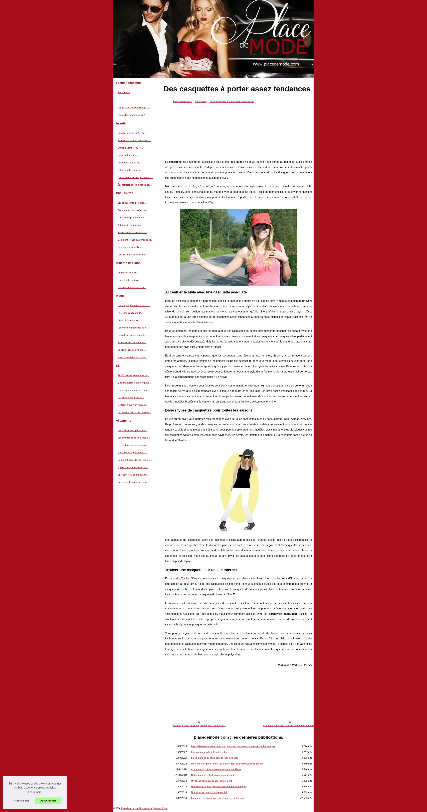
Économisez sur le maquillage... (134, 184)
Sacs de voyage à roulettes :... (134, 335)
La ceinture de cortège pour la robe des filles (214, 758)
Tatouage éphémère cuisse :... (134, 305)
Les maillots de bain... (129, 280)
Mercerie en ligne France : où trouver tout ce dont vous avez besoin (227, 763)
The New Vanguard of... (130, 312)
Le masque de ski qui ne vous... (134, 412)
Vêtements (200, 101)
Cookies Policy (160, 808)
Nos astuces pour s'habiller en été (209, 792)
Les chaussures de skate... (132, 202)
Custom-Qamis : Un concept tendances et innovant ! (290, 727)
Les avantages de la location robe (209, 752)
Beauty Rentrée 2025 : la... (132, 133)
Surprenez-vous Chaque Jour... (134, 140)
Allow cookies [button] (48, 800)
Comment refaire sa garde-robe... (135, 239)
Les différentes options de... (132, 430)
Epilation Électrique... (129, 155)
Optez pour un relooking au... (133, 467)
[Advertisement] (238, 129)
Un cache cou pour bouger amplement (211, 781)
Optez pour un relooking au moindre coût (213, 775)
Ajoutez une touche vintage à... (134, 107)
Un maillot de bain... (128, 272)
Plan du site (124, 92)
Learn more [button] (35, 792)
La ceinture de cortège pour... (133, 445)
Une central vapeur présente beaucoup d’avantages (218, 786)
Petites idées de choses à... (132, 232)
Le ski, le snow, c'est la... (131, 397)
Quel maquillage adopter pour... (134, 382)
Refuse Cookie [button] (21, 800)
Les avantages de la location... (134, 437)
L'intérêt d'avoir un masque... (133, 404)
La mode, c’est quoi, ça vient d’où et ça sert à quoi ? (218, 798)
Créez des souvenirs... (129, 320)
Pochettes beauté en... (129, 162)
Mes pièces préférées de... (132, 217)
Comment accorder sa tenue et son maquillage (216, 769)
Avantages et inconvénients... (133, 210)
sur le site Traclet (178, 578)
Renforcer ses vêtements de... (133, 375)
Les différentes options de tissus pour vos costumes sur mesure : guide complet (233, 746)
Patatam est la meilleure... (131, 247)
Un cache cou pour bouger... (133, 474)
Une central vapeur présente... (134, 482)
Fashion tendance (182, 101)
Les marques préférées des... (133, 390)
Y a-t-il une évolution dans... (132, 357)
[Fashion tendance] (213, 39)
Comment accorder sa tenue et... (135, 460)
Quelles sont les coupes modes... (135, 177)
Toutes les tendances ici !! (131, 115)
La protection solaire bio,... (132, 349)
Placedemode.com (130, 808)
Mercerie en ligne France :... (132, 452)
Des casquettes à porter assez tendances (231, 101)
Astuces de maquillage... (130, 225)
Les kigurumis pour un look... (133, 254)
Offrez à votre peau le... (130, 170)
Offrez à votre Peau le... (130, 147)
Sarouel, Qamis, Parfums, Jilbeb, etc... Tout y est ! (199, 725)
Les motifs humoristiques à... (133, 327)
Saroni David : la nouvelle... (132, 342)
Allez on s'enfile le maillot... (132, 287)
